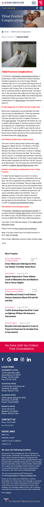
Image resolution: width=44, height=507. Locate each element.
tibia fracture (22, 135)
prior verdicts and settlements (26, 229)
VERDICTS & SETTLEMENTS (11, 441)
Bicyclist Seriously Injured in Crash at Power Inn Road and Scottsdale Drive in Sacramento (21, 329)
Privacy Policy (12, 476)
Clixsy (9, 493)
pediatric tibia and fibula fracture (21, 165)
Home (6, 32)
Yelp (7, 235)
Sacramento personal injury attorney (25, 76)
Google (15, 235)
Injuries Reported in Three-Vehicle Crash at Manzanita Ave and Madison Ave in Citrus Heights (21, 279)
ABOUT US (5, 435)
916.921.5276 (9, 425)
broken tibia (20, 213)
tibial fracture (20, 101)
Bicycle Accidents (11, 323)
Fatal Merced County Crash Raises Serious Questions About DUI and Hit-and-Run (21, 297)
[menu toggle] (34, 3)
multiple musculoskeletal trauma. (22, 203)
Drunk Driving (19, 289)
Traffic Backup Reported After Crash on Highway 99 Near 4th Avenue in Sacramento (21, 313)
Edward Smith (22, 37)
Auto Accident (9, 258)
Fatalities (15, 261)
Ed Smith (7, 211)
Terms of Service (26, 476)
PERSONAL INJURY (8, 438)
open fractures (11, 121)
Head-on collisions (17, 291)
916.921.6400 (11, 422)
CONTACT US (6, 444)
